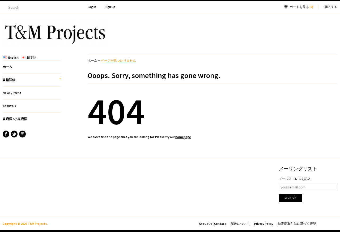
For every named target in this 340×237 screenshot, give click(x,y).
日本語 (31, 57)
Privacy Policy (263, 224)
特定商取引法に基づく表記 (297, 224)
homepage (183, 137)
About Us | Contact (212, 224)
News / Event (12, 93)
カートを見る (301, 7)
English (13, 57)
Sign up (110, 7)
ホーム (7, 67)
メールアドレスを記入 (295, 179)
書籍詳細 (32, 79)
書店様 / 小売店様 (15, 119)
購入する (331, 7)
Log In (92, 7)
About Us (9, 106)
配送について (240, 224)
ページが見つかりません (118, 60)
